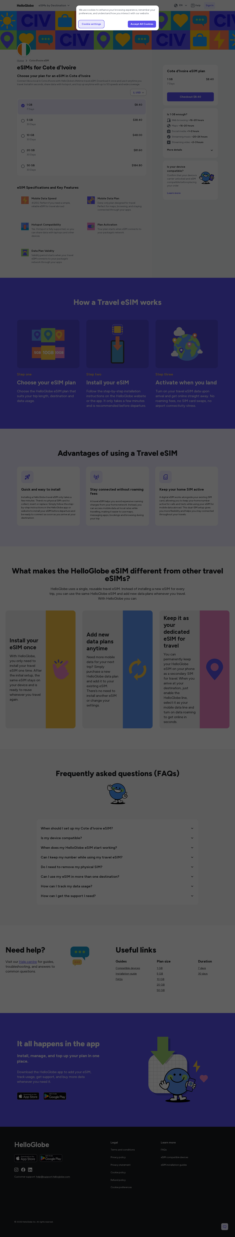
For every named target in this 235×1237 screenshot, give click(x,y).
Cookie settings (91, 24)
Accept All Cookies (142, 24)
